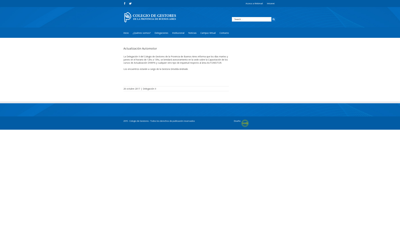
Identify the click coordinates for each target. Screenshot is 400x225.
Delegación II (149, 88)
